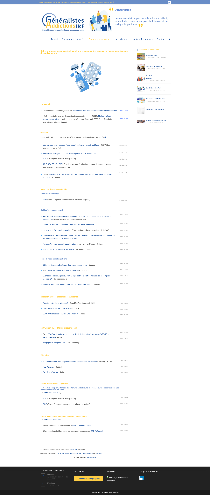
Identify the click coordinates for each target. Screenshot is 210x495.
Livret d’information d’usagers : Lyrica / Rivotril (61, 314)
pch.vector (74, 449)
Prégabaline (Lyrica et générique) (55, 303)
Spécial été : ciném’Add (153, 88)
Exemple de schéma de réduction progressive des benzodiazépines (68, 225)
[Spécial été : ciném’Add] (141, 89)
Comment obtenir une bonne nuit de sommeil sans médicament (67, 284)
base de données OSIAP (81, 426)
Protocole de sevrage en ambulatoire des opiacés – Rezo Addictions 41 (70, 154)
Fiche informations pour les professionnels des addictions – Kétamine (70, 362)
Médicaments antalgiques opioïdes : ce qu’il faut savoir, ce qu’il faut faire (71, 145)
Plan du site (111, 472)
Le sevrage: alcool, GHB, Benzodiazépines (63, 270)
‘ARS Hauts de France (62, 453)
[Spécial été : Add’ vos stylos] (141, 110)
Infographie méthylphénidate (54, 343)
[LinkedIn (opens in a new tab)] (169, 2)
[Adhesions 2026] (141, 56)
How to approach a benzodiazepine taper (58, 249)
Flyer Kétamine (48, 367)
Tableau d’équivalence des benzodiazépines (59, 244)
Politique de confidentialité (148, 472)
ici (105, 137)
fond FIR (99, 453)
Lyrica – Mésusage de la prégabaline (57, 308)
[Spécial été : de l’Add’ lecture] (141, 100)
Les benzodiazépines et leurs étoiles (56, 230)
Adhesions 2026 (151, 55)
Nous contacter (79, 472)
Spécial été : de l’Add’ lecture (155, 99)
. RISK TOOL (53, 164)
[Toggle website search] (169, 39)
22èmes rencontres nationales (156, 120)
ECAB (45, 200)
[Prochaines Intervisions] (141, 67)
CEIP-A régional (97, 431)
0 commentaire (161, 57)
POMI (45, 159)
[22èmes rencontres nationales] (141, 121)
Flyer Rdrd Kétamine (51, 372)
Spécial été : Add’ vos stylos (155, 109)
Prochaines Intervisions (154, 66)
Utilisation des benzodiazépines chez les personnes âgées (65, 265)
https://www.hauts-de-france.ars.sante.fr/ (81, 453)
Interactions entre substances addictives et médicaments (95, 111)
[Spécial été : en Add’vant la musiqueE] (141, 78)
